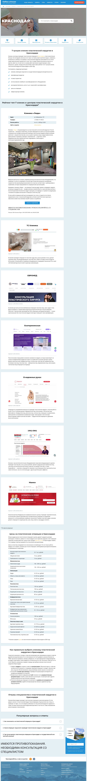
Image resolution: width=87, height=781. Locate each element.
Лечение (63, 2)
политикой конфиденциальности (74, 748)
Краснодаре (41, 56)
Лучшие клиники (22, 42)
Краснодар (8, 6)
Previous (11, 159)
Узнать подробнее (32, 202)
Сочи (41, 540)
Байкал (42, 774)
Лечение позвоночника (50, 42)
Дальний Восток (44, 768)
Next (53, 159)
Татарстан (43, 772)
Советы (37, 2)
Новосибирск (29, 770)
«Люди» (15, 129)
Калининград (22, 771)
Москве (37, 540)
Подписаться (75, 751)
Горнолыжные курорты (65, 774)
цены (20, 639)
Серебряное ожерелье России (67, 772)
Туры (43, 2)
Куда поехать (28, 2)
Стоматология (79, 42)
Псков (28, 772)
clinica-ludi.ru (37, 125)
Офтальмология (36, 42)
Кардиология (65, 42)
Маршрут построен (65, 768)
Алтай (42, 770)
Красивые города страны (66, 770)
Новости (49, 2)
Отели (56, 2)
